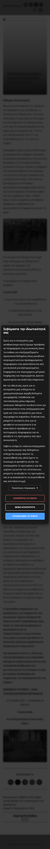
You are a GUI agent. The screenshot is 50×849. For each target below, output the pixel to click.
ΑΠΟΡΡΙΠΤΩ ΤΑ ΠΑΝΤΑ (25, 498)
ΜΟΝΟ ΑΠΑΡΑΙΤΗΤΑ (25, 507)
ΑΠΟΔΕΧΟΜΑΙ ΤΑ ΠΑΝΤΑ (25, 516)
